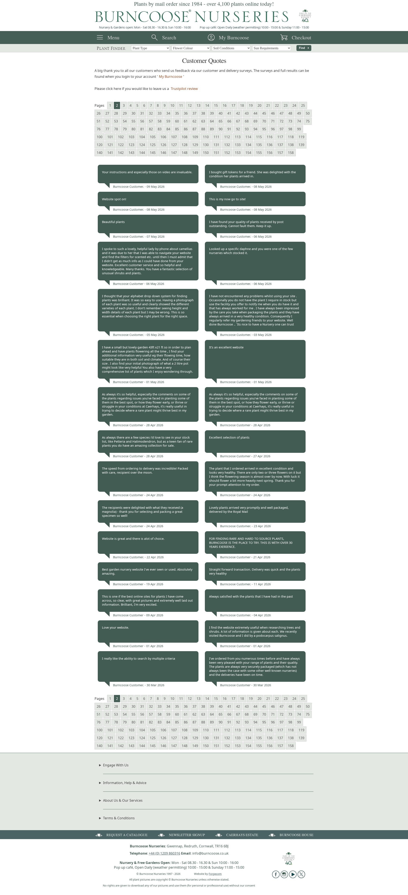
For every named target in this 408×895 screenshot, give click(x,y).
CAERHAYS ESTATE (242, 834)
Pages (99, 105)
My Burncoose (234, 37)
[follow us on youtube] (293, 877)
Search (169, 37)
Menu (113, 37)
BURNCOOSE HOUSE (296, 834)
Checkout (301, 37)
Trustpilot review (184, 88)
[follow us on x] (301, 877)
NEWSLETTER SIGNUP (187, 834)
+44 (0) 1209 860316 (164, 853)
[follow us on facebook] (276, 877)
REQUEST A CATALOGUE (126, 834)
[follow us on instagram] (284, 877)
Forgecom (215, 874)
